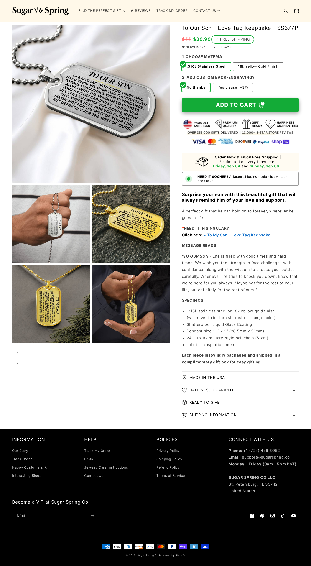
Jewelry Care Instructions (106, 467)
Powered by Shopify (172, 555)
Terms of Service (170, 476)
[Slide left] (17, 353)
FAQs (88, 459)
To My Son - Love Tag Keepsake (238, 235)
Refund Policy (168, 467)
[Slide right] (17, 363)
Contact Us (93, 476)
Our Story (20, 451)
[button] (101, 11)
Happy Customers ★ (30, 467)
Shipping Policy (169, 459)
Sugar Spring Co (147, 555)
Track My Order (97, 451)
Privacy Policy (168, 451)
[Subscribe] (92, 515)
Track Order (22, 459)
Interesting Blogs (26, 476)
